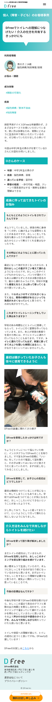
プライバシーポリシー (15, 681)
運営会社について (13, 677)
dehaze (44, 4)
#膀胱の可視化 (13, 92)
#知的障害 (11, 112)
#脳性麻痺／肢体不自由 (18, 107)
